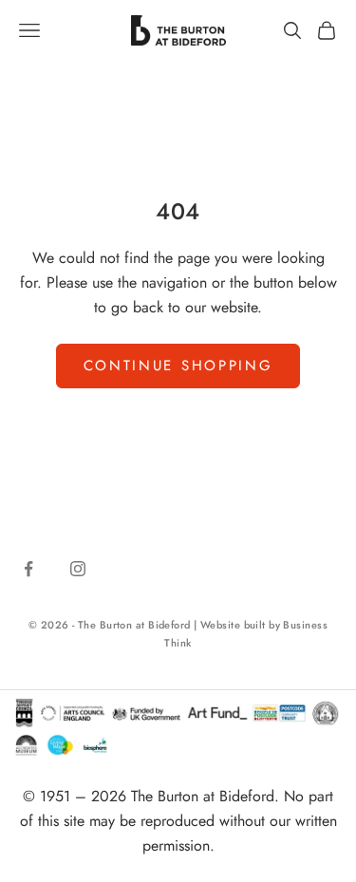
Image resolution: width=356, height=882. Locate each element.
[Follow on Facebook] (28, 568)
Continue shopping (178, 365)
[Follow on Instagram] (77, 568)
